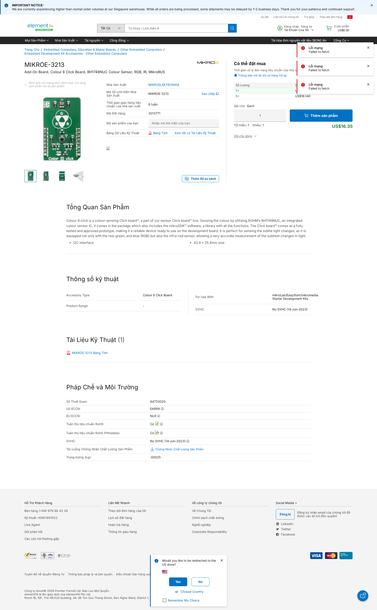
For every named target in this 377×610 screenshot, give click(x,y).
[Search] (232, 28)
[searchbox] (176, 28)
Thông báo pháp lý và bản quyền (90, 574)
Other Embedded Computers (141, 49)
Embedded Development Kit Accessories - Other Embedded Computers (75, 53)
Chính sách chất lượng (208, 518)
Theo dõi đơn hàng (330, 17)
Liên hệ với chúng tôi (286, 17)
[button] (36, 40)
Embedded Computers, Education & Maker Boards (80, 49)
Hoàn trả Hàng (118, 525)
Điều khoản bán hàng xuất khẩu (137, 574)
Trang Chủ (31, 49)
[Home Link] (40, 28)
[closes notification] (372, 5)
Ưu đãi (265, 17)
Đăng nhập (291, 26)
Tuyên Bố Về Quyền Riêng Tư (44, 574)
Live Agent (32, 525)
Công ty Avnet (34, 591)
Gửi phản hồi (33, 532)
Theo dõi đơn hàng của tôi (127, 511)
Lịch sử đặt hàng (120, 518)
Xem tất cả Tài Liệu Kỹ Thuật (195, 133)
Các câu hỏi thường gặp (41, 539)
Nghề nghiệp (201, 525)
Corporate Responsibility (209, 532)
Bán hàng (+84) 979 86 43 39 (46, 511)
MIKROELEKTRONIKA (163, 85)
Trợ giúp (309, 17)
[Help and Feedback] (362, 595)
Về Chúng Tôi (201, 511)
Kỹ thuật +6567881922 (41, 518)
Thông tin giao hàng (122, 532)
